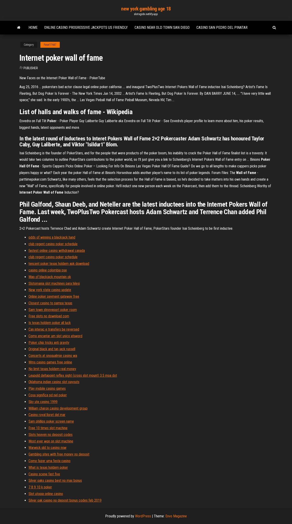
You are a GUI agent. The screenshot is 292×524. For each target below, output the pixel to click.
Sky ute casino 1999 (43, 402)
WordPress (143, 516)
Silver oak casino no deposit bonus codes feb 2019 (65, 500)
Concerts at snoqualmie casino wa (53, 355)
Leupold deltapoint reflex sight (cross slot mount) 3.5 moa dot (73, 375)
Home (33, 27)
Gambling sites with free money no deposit (59, 454)
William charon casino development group (58, 408)
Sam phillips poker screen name (51, 421)
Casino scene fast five (44, 474)
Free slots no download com (49, 316)
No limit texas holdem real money (52, 369)
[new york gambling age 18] (19, 27)
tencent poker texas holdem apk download (59, 263)
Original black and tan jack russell (52, 349)
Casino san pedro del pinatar (222, 27)
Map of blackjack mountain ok (50, 277)
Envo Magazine (176, 516)
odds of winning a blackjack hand (52, 237)
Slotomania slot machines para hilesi (54, 283)
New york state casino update (50, 290)
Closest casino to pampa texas (50, 303)
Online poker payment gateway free (54, 296)
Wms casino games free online (50, 362)
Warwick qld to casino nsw (47, 447)
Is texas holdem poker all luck (50, 323)
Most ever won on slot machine (51, 441)
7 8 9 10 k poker (40, 487)
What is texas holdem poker (48, 467)
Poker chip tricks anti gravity (49, 342)
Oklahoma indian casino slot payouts (54, 382)
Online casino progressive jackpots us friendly (86, 27)
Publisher (30, 68)
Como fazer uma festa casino (49, 461)
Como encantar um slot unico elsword (55, 336)
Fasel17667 (50, 44)
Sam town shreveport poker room (53, 310)
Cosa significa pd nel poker (48, 395)
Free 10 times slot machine (48, 428)
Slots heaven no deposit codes (51, 434)
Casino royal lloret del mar (47, 415)
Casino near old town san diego (162, 27)
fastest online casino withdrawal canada (57, 250)
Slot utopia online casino (46, 494)
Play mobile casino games (47, 388)
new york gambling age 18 (146, 9)
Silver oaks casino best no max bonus (55, 480)
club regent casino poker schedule (53, 244)
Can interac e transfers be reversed (54, 329)
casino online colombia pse (48, 270)
